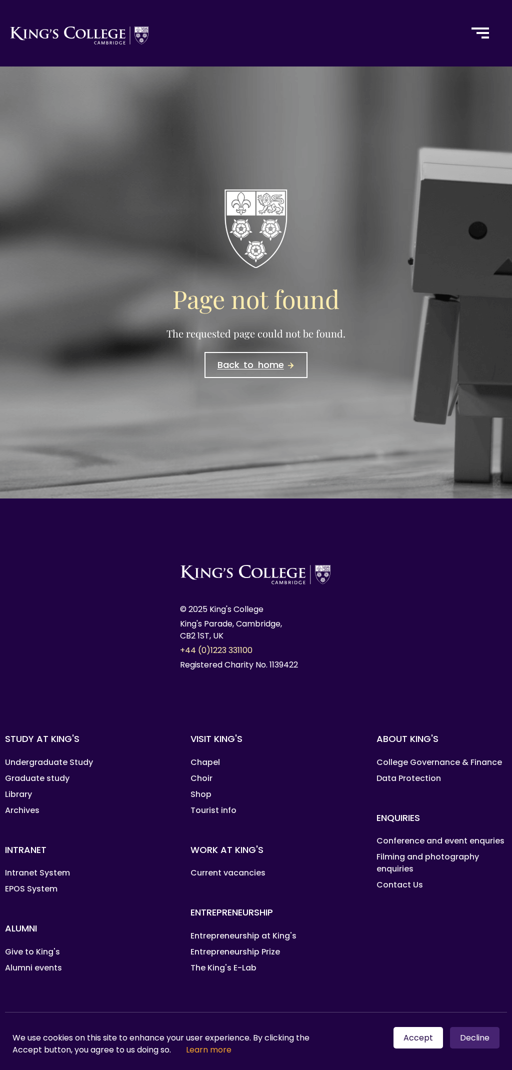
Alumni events (33, 968)
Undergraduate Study (49, 762)
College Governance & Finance (439, 762)
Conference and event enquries (440, 840)
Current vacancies (228, 872)
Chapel (205, 762)
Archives (22, 810)
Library (18, 794)
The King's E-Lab (223, 968)
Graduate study (37, 778)
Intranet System (37, 872)
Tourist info (213, 810)
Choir (201, 778)
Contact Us (399, 884)
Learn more (209, 1050)
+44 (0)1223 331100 (216, 650)
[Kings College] (229, 33)
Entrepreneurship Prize (235, 952)
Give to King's (32, 952)
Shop (201, 794)
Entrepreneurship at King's (243, 936)
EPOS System (31, 888)
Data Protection (408, 778)
